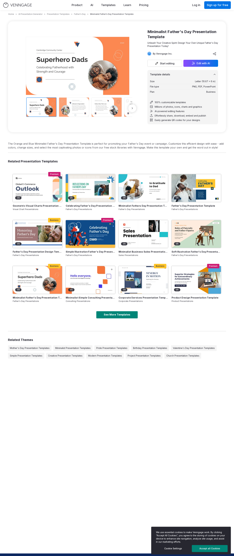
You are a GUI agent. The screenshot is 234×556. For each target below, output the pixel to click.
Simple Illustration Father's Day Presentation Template (90, 251)
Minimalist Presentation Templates (73, 348)
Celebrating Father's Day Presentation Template (90, 205)
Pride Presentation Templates (111, 348)
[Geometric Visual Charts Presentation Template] (37, 188)
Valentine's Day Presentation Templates (194, 348)
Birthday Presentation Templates (150, 348)
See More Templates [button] (117, 314)
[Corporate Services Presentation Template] (143, 280)
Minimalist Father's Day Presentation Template (37, 297)
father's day (80, 14)
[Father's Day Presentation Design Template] (37, 234)
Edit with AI (203, 63)
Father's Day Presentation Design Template (37, 251)
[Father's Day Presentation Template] (196, 188)
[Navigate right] (132, 108)
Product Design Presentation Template (195, 297)
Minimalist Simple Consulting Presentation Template (90, 297)
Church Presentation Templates (182, 355)
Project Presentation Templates (144, 355)
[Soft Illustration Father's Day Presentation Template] (196, 234)
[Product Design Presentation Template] (196, 280)
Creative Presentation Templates (65, 355)
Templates (108, 5)
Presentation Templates (58, 14)
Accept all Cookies (209, 548)
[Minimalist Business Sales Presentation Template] (143, 234)
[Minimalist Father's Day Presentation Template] (37, 280)
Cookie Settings (173, 548)
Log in (196, 5)
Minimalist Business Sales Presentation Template (143, 251)
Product (77, 5)
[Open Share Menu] (214, 53)
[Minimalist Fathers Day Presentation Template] (143, 188)
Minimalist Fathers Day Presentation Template (143, 205)
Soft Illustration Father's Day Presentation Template (196, 251)
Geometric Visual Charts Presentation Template (37, 205)
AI (91, 5)
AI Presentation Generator (30, 14)
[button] (164, 63)
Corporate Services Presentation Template (143, 297)
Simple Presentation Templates (26, 355)
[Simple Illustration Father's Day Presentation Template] (90, 234)
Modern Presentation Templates (105, 355)
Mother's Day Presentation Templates (30, 348)
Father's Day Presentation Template (193, 205)
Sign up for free (217, 5)
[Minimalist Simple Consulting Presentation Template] (90, 280)
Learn (127, 5)
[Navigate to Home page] (17, 5)
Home (11, 14)
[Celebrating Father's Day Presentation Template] (90, 188)
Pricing (143, 5)
